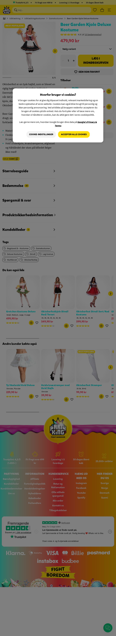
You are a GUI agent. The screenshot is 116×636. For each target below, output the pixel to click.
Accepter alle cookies (74, 134)
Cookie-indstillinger (41, 134)
